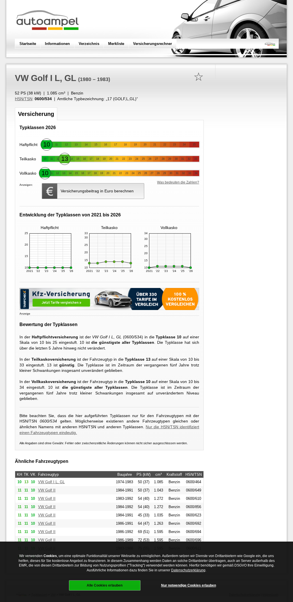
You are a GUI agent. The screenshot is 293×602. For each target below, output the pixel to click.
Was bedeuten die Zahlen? (178, 182)
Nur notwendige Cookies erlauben (188, 585)
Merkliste (116, 44)
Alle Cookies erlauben (104, 585)
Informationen (57, 44)
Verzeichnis (89, 44)
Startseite (27, 44)
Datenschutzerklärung (188, 570)
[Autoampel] (47, 35)
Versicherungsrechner (152, 44)
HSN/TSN (23, 98)
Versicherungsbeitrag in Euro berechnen (97, 191)
